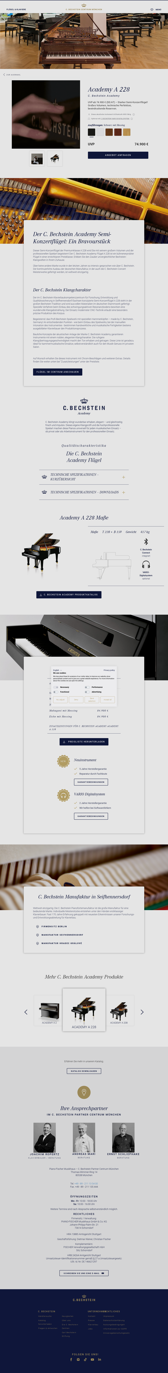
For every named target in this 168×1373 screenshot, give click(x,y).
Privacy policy (109, 670)
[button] (57, 670)
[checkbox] (55, 687)
